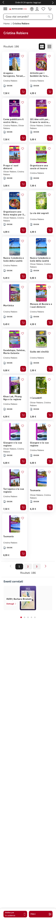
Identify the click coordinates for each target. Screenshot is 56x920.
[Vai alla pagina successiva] (45, 566)
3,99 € (33, 417)
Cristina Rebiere (10, 80)
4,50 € (33, 324)
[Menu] (6, 9)
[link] (32, 9)
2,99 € (33, 370)
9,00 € (6, 370)
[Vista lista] (49, 46)
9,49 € (6, 278)
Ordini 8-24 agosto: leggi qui (28, 2)
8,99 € (6, 555)
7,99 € (33, 186)
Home (6, 23)
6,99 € (6, 417)
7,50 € (6, 93)
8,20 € (33, 509)
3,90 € (6, 186)
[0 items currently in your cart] (49, 9)
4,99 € (33, 93)
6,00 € (6, 463)
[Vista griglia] (42, 46)
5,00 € (33, 139)
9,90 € (33, 278)
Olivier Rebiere (36, 125)
